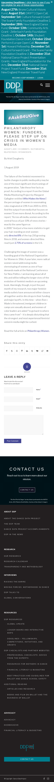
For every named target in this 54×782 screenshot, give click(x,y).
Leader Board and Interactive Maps (25, 631)
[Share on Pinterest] (22, 351)
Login (40, 78)
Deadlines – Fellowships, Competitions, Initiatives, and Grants (25, 642)
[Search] (40, 85)
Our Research (12, 556)
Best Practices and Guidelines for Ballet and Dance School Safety (28, 677)
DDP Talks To (11, 592)
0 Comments (23, 149)
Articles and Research (21, 689)
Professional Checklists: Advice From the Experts (27, 656)
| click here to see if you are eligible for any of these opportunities (25, 3)
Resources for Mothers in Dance (27, 664)
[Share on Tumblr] (32, 351)
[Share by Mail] (47, 351)
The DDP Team (12, 524)
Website (39, 408)
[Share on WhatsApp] (16, 351)
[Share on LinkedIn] (27, 351)
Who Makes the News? (34, 198)
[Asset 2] (23, 117)
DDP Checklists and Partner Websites (27, 651)
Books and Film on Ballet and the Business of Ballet (27, 696)
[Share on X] (11, 351)
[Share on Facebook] (6, 351)
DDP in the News (13, 534)
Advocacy (10, 720)
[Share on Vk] (37, 351)
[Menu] (46, 85)
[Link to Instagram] (48, 779)
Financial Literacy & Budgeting (26, 670)
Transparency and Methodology (23, 567)
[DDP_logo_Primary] (22, 86)
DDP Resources (13, 619)
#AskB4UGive (11, 725)
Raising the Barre (15, 582)
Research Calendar (16, 561)
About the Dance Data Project (22, 518)
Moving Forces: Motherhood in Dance (26, 587)
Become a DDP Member (23, 78)
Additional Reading (15, 684)
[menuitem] (23, 77)
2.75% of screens (23, 242)
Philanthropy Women (38, 330)
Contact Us (27, 490)
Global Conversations (17, 598)
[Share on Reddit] (42, 351)
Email (38, 399)
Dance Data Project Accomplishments (26, 529)
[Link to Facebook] (44, 779)
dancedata (26, 152)
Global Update (16, 624)
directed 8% (15, 235)
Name (38, 389)
